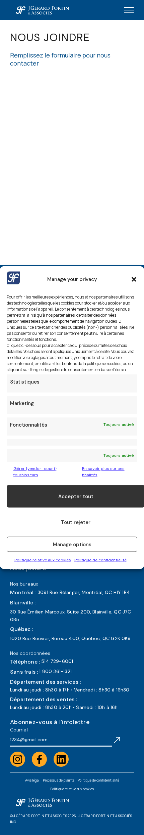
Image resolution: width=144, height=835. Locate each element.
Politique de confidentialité (100, 560)
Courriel (19, 730)
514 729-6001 (57, 661)
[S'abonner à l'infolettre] (117, 739)
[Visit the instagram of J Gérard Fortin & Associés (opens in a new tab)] (17, 759)
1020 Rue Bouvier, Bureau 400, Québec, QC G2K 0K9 (70, 638)
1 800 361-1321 (55, 671)
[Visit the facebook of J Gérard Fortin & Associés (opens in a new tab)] (39, 759)
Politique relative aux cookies (42, 560)
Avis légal (32, 780)
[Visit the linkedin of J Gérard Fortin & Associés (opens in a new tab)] (61, 759)
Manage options (72, 544)
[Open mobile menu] (129, 10)
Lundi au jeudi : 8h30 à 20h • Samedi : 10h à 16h (64, 707)
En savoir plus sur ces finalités (103, 471)
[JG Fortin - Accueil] (42, 10)
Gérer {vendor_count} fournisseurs (35, 471)
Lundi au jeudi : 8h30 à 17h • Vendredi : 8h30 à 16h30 (70, 690)
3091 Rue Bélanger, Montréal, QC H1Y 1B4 (84, 592)
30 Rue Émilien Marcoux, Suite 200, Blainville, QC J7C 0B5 (70, 616)
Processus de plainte (58, 780)
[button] (134, 279)
